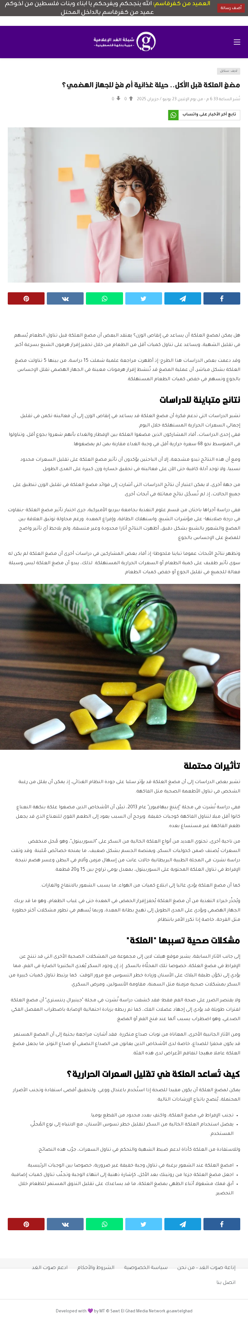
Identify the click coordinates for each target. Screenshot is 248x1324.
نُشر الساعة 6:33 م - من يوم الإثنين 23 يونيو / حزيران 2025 (188, 99)
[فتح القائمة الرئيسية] (237, 42)
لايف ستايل (228, 71)
